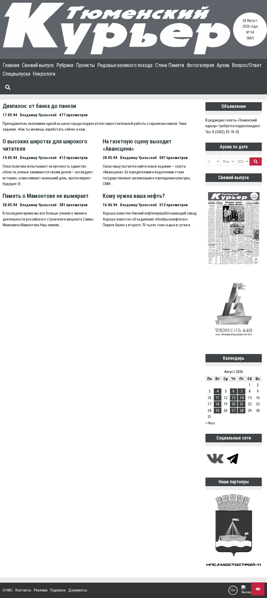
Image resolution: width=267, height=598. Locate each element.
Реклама (40, 590)
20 (233, 404)
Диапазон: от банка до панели (39, 105)
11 (217, 397)
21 (242, 404)
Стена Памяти (169, 65)
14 (242, 397)
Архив (223, 65)
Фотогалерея (200, 65)
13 (233, 397)
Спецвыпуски (16, 74)
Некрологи (44, 74)
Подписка (58, 590)
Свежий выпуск (38, 65)
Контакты (23, 590)
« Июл (210, 423)
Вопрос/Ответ (247, 65)
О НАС (8, 590)
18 (217, 404)
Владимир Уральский (38, 115)
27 (233, 410)
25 (217, 410)
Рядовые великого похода (125, 65)
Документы (77, 590)
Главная (11, 65)
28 (242, 410)
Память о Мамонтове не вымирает (46, 195)
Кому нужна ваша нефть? (134, 195)
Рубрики (65, 65)
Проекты (85, 65)
